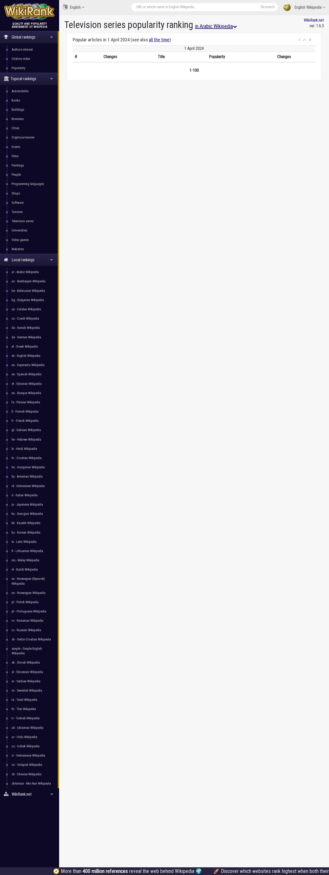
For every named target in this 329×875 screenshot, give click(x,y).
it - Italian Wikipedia (25, 495)
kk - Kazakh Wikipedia (26, 523)
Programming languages (28, 184)
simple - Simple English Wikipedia (27, 651)
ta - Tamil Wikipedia (24, 700)
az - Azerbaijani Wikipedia (28, 281)
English (75, 7)
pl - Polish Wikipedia (25, 602)
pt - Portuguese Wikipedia (29, 611)
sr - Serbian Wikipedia (26, 681)
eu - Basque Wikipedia (26, 393)
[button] (299, 40)
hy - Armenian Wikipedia (27, 476)
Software (18, 202)
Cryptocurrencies (23, 137)
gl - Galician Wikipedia (26, 430)
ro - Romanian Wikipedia (27, 620)
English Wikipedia (308, 7)
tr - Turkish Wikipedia (26, 718)
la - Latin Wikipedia (24, 542)
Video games (20, 240)
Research (268, 7)
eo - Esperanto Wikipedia (28, 365)
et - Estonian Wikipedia (27, 384)
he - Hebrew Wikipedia (26, 439)
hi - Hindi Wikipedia (24, 449)
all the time (159, 39)
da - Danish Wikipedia (26, 328)
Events (16, 147)
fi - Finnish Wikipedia (25, 411)
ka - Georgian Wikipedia (27, 514)
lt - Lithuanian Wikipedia (27, 551)
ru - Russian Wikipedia (26, 630)
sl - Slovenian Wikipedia (27, 672)
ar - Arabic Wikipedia (25, 272)
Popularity (18, 68)
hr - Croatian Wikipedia (27, 458)
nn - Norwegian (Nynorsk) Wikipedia (28, 581)
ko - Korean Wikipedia (26, 532)
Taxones (17, 212)
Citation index (21, 59)
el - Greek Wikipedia (25, 346)
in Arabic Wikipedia (214, 26)
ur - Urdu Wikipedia (24, 737)
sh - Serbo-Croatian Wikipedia (31, 639)
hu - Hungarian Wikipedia (28, 467)
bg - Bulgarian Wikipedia (28, 300)
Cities (15, 128)
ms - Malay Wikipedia (25, 560)
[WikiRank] (29, 11)
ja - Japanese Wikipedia (27, 504)
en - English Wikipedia (26, 356)
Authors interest (22, 49)
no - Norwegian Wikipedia (28, 593)
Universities (19, 230)
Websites (18, 249)
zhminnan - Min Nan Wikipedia (31, 783)
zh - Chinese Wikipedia (26, 774)
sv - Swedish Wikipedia (27, 690)
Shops (16, 193)
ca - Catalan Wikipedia (26, 309)
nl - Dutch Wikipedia (25, 569)
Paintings (18, 165)
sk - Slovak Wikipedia (26, 662)
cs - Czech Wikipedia (25, 318)
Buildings (18, 109)
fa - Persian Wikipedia (26, 402)
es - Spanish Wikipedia (26, 374)
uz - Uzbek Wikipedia (26, 746)
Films (15, 156)
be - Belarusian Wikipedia (28, 291)
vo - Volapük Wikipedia (27, 765)
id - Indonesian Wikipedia (28, 486)
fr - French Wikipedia (25, 421)
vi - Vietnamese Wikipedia (28, 755)
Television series (23, 221)
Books (16, 100)
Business (18, 119)
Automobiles (20, 91)
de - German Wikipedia (26, 337)
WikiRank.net (314, 20)
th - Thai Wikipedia (24, 709)
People (16, 174)
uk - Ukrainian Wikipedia (27, 728)
